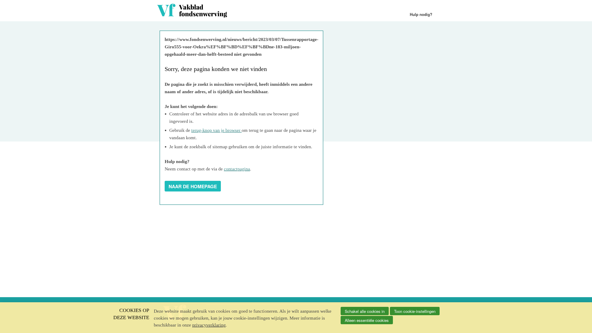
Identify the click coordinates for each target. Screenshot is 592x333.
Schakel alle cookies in (365, 311)
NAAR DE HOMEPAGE (193, 186)
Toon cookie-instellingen (414, 311)
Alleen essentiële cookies (367, 320)
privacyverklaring (209, 324)
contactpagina (237, 168)
